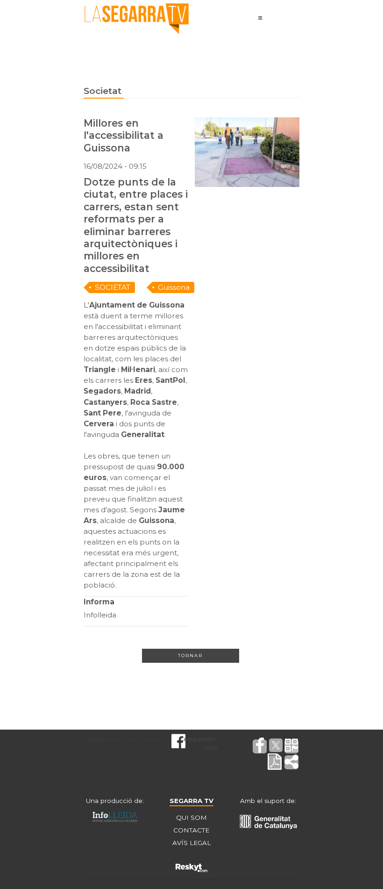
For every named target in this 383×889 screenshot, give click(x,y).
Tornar (190, 655)
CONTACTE (191, 830)
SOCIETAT (112, 287)
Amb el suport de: (268, 800)
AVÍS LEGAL (191, 842)
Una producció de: (115, 800)
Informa (99, 601)
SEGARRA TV (191, 800)
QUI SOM (191, 817)
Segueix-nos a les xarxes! (122, 740)
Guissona (174, 287)
